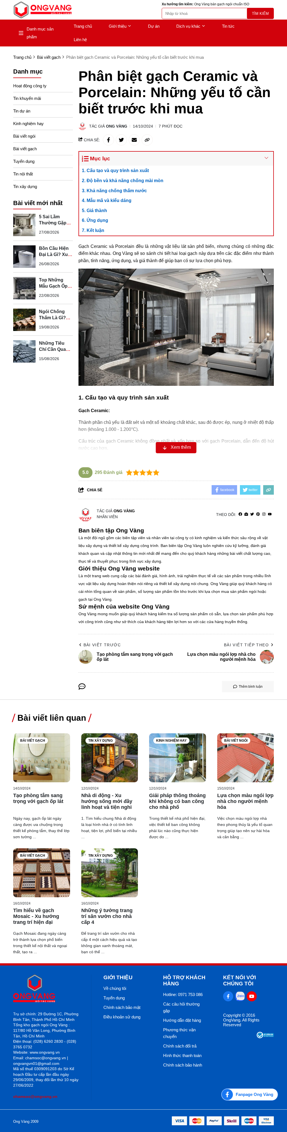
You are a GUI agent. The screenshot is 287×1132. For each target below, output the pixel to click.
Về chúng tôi (114, 988)
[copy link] (147, 139)
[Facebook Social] (228, 996)
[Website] (246, 514)
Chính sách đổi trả (179, 1046)
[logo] (42, 9)
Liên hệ (80, 39)
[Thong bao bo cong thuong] (265, 1036)
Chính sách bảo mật (121, 1007)
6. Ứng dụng (95, 220)
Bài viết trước (102, 645)
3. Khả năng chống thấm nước (114, 190)
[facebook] (240, 514)
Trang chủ (83, 26)
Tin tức (228, 26)
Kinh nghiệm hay (28, 123)
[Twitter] (252, 514)
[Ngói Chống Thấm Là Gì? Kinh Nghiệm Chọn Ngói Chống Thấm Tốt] (24, 320)
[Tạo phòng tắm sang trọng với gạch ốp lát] (41, 757)
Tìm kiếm (260, 13)
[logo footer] (46, 988)
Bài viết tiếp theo (246, 645)
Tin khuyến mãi (27, 98)
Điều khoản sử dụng (121, 1016)
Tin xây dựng (25, 186)
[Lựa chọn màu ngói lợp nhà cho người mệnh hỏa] (245, 757)
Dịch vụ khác (188, 26)
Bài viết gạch (25, 148)
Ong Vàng (116, 126)
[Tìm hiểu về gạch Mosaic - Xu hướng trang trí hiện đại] (41, 872)
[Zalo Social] (240, 996)
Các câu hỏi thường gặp (181, 1007)
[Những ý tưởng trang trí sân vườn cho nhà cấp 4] (109, 872)
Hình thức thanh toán (182, 1055)
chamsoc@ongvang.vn (35, 1096)
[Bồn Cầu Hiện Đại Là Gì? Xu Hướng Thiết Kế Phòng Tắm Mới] (24, 256)
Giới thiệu (117, 26)
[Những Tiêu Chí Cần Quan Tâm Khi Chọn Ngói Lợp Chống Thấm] (24, 351)
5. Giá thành (94, 210)
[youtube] (270, 514)
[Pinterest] (258, 514)
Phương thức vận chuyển (179, 1033)
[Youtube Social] (252, 996)
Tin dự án (21, 111)
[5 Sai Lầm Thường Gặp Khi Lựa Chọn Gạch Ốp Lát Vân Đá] (24, 225)
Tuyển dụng (23, 161)
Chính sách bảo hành (182, 1065)
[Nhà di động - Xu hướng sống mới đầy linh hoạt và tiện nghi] (109, 757)
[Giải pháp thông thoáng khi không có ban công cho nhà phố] (177, 757)
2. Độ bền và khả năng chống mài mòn (122, 180)
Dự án (153, 26)
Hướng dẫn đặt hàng (182, 1020)
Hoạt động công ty (30, 85)
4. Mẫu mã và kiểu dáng (106, 200)
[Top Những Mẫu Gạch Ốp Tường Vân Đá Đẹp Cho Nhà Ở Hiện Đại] (24, 288)
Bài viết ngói (24, 136)
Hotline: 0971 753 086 (183, 994)
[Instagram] (264, 514)
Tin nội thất (23, 174)
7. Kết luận (93, 230)
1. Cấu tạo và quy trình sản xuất (115, 170)
